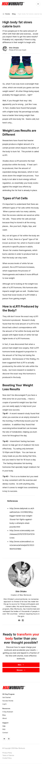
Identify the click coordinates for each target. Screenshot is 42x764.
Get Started (6, 697)
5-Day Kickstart (7, 712)
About (4, 718)
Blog (13, 14)
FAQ (3, 729)
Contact (5, 732)
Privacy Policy (7, 753)
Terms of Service (8, 755)
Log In (4, 704)
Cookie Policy (7, 758)
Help (4, 726)
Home (7, 14)
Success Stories (7, 701)
